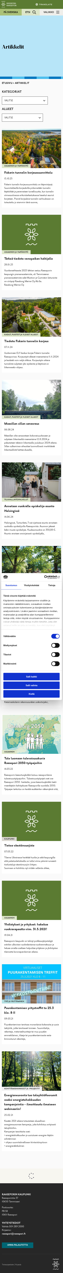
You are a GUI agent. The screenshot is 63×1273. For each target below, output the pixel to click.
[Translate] (44, 4)
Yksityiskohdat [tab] (31, 585)
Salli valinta (31, 685)
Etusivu (7, 83)
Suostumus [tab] (11, 585)
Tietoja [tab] (51, 585)
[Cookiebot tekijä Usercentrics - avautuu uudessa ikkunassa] (47, 577)
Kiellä (31, 694)
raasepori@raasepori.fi (13, 1233)
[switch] (55, 645)
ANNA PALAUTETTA (17, 1245)
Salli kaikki (31, 676)
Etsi (27, 12)
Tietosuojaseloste (8, 1265)
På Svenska (11, 12)
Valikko (49, 12)
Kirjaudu (18, 1265)
